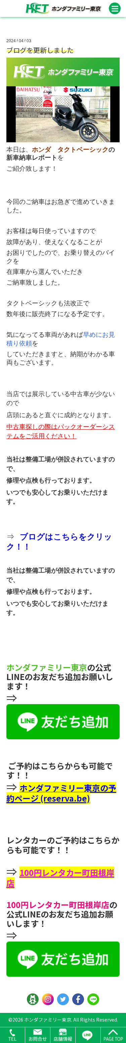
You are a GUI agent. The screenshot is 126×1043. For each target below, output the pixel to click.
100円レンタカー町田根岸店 (60, 878)
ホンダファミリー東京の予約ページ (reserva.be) (61, 793)
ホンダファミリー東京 (47, 1019)
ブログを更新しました (40, 50)
